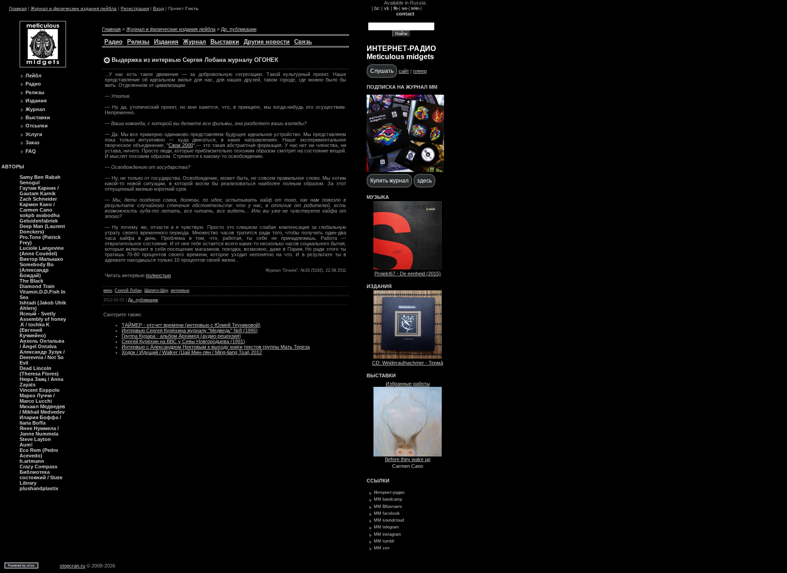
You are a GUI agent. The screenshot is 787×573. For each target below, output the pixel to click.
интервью (180, 290)
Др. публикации (238, 29)
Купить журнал (389, 180)
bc (377, 8)
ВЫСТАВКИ (381, 375)
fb (396, 8)
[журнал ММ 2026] (405, 170)
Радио (33, 83)
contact (405, 13)
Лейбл (33, 75)
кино (107, 290)
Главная (17, 8)
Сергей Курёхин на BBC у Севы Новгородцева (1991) (183, 341)
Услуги (34, 134)
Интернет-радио (389, 492)
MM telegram (386, 527)
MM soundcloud (389, 520)
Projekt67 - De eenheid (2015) (407, 273)
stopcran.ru (72, 565)
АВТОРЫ (12, 166)
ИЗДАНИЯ (379, 286)
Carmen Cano (407, 466)
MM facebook (387, 513)
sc (405, 8)
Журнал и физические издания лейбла (74, 8)
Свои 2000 (181, 145)
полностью (158, 275)
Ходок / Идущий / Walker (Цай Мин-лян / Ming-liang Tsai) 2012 (192, 352)
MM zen (381, 548)
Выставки (38, 117)
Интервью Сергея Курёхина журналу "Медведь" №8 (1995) (190, 330)
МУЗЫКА (378, 197)
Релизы (35, 92)
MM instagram (387, 534)
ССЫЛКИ (378, 480)
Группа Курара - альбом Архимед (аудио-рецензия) (181, 336)
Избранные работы (408, 383)
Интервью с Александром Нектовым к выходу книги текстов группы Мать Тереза (216, 347)
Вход (158, 8)
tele (415, 8)
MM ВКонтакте (388, 506)
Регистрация (135, 8)
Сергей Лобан (128, 290)
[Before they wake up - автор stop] (407, 454)
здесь (424, 180)
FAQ (31, 151)
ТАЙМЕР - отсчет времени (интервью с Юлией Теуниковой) (191, 325)
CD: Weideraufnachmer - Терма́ (407, 362)
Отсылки (37, 125)
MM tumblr (384, 541)
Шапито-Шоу (156, 290)
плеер (420, 71)
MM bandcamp (388, 499)
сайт (404, 71)
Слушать (382, 71)
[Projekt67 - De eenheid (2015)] (407, 267)
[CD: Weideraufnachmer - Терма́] (407, 357)
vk (386, 8)
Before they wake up (407, 459)
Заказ (32, 142)
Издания (36, 100)
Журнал (35, 109)
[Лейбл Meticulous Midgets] (43, 65)
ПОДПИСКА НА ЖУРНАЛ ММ (402, 87)
